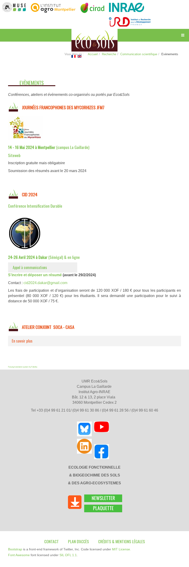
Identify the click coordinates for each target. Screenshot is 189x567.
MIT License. (121, 549)
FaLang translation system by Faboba (22, 367)
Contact (51, 541)
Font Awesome (19, 555)
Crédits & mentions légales (121, 541)
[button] (94, 341)
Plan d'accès (78, 541)
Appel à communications (30, 267)
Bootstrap (15, 549)
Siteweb (14, 155)
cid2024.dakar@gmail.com (45, 283)
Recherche (109, 54)
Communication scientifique (138, 54)
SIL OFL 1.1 (68, 555)
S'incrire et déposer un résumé (35, 275)
